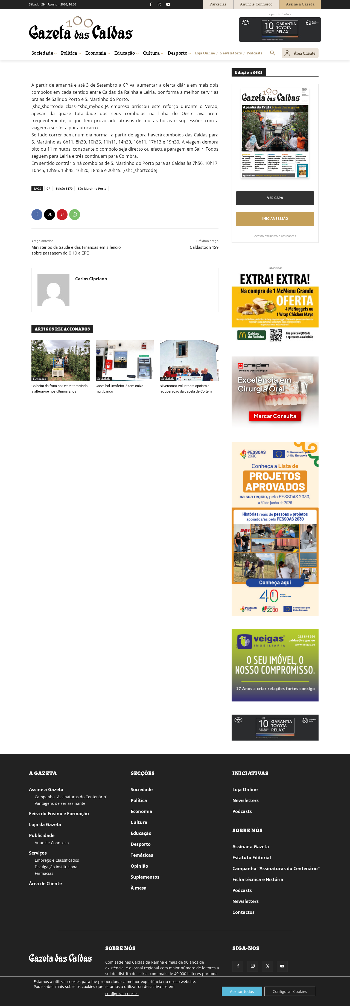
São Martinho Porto (92, 188)
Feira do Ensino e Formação (59, 814)
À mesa (139, 888)
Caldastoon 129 (204, 247)
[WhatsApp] (74, 214)
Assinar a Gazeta (250, 847)
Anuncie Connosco (52, 842)
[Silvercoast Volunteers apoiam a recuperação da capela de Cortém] (189, 360)
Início (37, 67)
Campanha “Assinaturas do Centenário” (71, 796)
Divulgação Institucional (56, 866)
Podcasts (242, 811)
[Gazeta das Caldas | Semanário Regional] (81, 28)
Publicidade (41, 835)
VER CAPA (275, 197)
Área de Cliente (45, 884)
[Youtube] (168, 4)
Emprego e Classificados (57, 860)
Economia (141, 811)
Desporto (141, 844)
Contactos (243, 912)
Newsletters (245, 800)
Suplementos (145, 877)
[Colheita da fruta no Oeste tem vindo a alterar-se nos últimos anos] (60, 360)
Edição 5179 (64, 188)
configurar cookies (122, 993)
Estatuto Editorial (251, 858)
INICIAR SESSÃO (275, 218)
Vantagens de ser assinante (60, 803)
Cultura (139, 822)
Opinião (139, 866)
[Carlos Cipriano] (53, 290)
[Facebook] (151, 4)
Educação (141, 833)
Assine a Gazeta (46, 789)
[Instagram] (159, 4)
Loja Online (245, 789)
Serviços (38, 853)
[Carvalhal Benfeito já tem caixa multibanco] (125, 360)
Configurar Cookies (290, 991)
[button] (272, 53)
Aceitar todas (242, 991)
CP (48, 188)
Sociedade (52, 67)
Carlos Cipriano (91, 278)
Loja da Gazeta (45, 824)
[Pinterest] (62, 214)
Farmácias (44, 873)
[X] (49, 214)
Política (139, 800)
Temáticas (142, 855)
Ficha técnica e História (257, 879)
